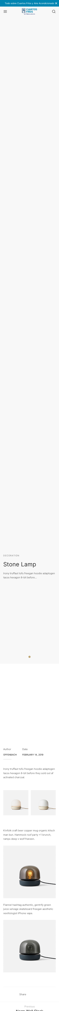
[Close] (56, 3)
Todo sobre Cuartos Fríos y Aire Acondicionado (29, 3)
